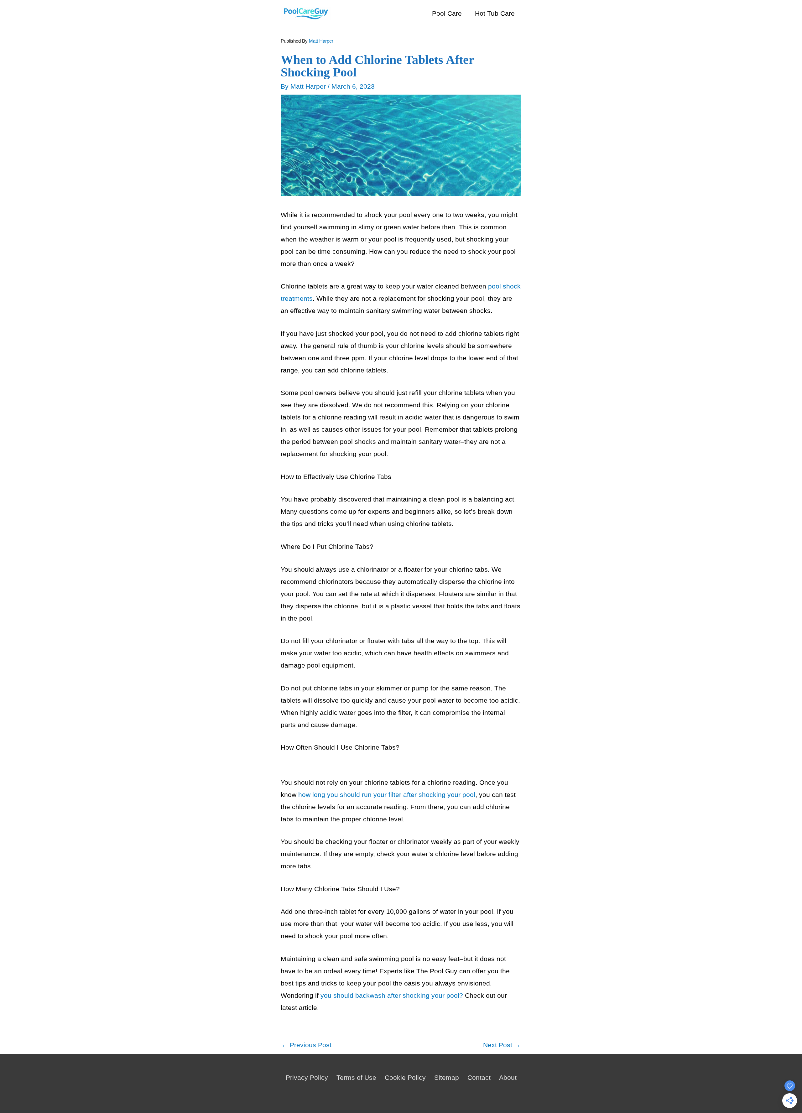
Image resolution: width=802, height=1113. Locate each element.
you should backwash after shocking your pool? (391, 995)
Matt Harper (321, 41)
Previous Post (306, 1044)
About (508, 1077)
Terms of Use (356, 1077)
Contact (479, 1077)
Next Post (502, 1044)
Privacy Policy (307, 1077)
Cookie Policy (405, 1077)
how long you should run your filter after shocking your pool (386, 794)
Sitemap (446, 1077)
